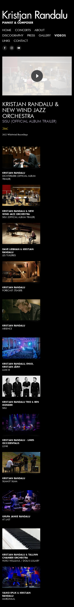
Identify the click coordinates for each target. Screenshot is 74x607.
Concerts (23, 30)
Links (6, 41)
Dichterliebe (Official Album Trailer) (18, 175)
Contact (21, 41)
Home (6, 30)
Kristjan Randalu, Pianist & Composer (34, 17)
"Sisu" (5, 128)
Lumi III (18, 366)
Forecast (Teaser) (13, 289)
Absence (13, 327)
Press (31, 35)
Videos (60, 35)
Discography (12, 35)
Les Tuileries (18, 252)
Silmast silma (13, 480)
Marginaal (16, 595)
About (40, 30)
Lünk (18, 443)
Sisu (20, 404)
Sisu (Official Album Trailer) (18, 214)
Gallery (45, 35)
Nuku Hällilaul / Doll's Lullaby (20, 557)
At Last (16, 518)
